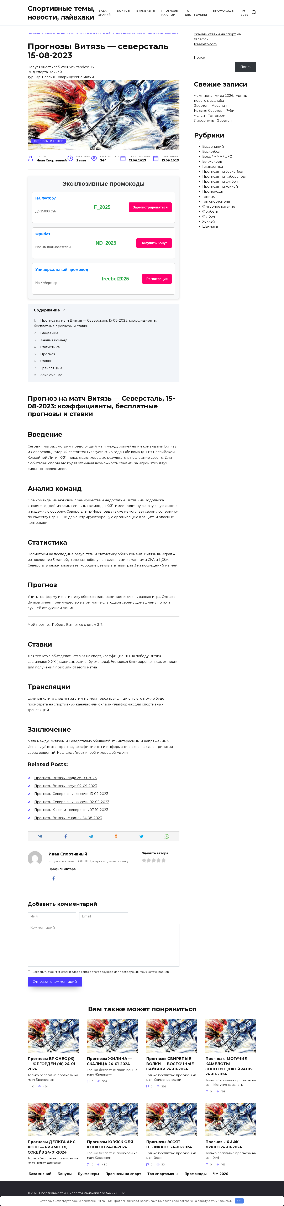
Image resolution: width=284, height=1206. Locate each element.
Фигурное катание (218, 206)
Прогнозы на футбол (220, 181)
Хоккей (208, 221)
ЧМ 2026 (220, 1174)
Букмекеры (145, 10)
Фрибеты (210, 211)
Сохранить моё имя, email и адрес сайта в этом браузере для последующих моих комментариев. (100, 971)
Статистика (50, 347)
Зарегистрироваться (150, 207)
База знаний (213, 147)
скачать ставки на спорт (215, 34)
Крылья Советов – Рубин (215, 111)
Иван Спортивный (67, 854)
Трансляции (51, 368)
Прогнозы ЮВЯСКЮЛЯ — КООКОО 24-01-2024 (112, 1144)
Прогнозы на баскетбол (222, 172)
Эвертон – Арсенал (210, 106)
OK (239, 1200)
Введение (49, 333)
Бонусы (123, 10)
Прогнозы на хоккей (48, 141)
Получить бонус (154, 243)
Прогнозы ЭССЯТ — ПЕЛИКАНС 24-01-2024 (169, 1144)
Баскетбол (211, 152)
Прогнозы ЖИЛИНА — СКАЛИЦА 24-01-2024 (109, 1061)
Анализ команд (54, 340)
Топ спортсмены (216, 201)
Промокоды (223, 10)
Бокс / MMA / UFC (217, 157)
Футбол (208, 216)
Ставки (46, 361)
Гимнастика (212, 167)
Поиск (199, 57)
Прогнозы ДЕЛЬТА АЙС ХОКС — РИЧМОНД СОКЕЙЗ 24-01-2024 (51, 1147)
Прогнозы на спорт (123, 1174)
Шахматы (210, 226)
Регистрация (157, 279)
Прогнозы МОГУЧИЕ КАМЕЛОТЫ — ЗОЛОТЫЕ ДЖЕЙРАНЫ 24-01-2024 (229, 1066)
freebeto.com (205, 44)
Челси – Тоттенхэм (210, 116)
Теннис (208, 196)
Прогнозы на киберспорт (224, 176)
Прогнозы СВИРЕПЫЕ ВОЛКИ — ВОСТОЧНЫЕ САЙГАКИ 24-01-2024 (170, 1063)
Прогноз (47, 354)
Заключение (51, 375)
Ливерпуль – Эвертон (213, 121)
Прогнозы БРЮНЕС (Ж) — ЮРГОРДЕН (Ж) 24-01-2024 (52, 1063)
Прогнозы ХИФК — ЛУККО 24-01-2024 (224, 1144)
